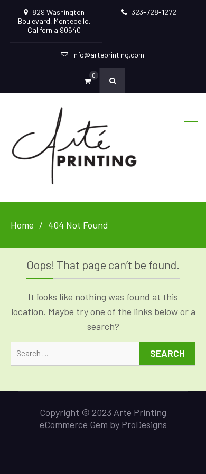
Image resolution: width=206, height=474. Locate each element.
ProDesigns (144, 424)
